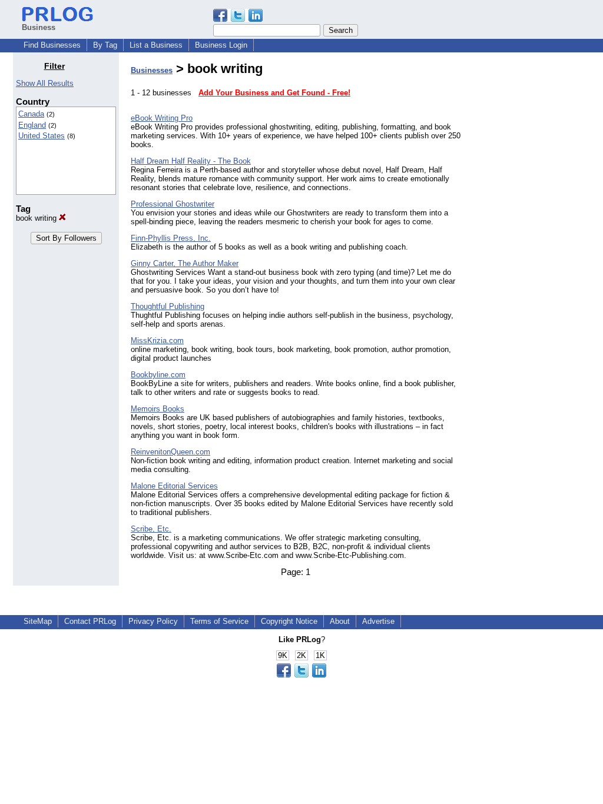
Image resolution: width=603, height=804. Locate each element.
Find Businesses (52, 45)
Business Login (221, 45)
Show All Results (45, 83)
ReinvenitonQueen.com (170, 451)
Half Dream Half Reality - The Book (191, 161)
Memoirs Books (157, 408)
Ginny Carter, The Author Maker (184, 263)
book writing (37, 218)
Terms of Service (219, 621)
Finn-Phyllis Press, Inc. (171, 238)
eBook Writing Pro (162, 118)
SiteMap (38, 621)
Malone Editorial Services (174, 485)
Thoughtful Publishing (167, 306)
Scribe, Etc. (151, 528)
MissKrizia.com (157, 340)
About (340, 621)
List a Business (156, 45)
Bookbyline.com (158, 374)
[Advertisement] (530, 237)
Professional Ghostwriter (172, 204)
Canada (31, 113)
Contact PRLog (90, 621)
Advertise (378, 621)
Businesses (152, 70)
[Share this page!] (238, 19)
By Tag (105, 45)
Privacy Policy (153, 621)
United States (41, 135)
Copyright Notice (289, 621)
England (32, 125)
